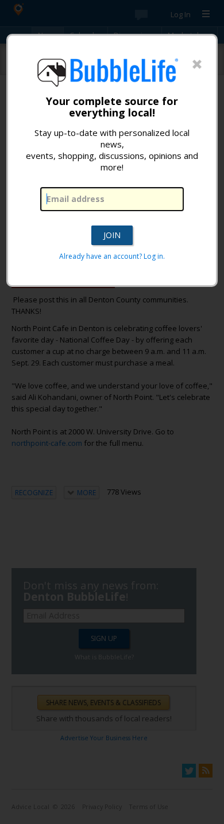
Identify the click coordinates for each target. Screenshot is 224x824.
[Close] (197, 65)
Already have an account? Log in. (112, 256)
